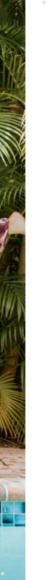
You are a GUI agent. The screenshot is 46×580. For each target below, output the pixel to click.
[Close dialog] (44, 2)
